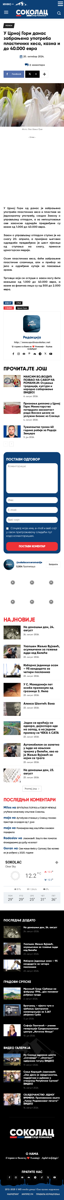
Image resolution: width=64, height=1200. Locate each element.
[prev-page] (6, 444)
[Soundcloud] (34, 353)
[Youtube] (50, 353)
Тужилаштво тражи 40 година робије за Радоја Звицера (39, 430)
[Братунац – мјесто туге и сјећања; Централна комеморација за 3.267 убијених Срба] (12, 1010)
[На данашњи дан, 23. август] (12, 775)
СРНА (18, 303)
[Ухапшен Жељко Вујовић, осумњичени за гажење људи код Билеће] (12, 652)
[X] (45, 353)
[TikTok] (41, 1177)
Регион (9, 26)
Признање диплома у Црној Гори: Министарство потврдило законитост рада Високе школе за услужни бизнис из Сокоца (41, 410)
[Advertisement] (32, 171)
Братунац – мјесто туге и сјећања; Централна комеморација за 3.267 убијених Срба (38, 1010)
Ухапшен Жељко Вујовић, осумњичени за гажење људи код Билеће (41, 649)
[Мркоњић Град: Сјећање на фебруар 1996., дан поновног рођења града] (12, 993)
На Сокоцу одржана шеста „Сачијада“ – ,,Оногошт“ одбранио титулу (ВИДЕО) (39, 1058)
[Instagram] (18, 353)
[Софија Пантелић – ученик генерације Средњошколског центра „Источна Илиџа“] (12, 1030)
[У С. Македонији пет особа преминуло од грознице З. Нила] (12, 690)
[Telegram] (40, 353)
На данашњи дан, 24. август (38, 628)
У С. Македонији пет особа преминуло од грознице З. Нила (38, 688)
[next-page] (11, 444)
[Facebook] (13, 353)
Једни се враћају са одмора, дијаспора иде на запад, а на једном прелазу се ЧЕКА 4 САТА (41, 728)
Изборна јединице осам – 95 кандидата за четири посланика (40, 668)
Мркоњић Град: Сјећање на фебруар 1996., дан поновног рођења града (40, 991)
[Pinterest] (29, 353)
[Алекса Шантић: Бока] (12, 709)
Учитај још (31, 789)
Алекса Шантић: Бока (39, 703)
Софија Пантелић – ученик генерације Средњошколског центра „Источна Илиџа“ (41, 1028)
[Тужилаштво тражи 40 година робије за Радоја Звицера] (12, 431)
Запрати (53, 564)
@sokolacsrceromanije (29, 562)
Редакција (32, 337)
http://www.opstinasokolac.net (32, 342)
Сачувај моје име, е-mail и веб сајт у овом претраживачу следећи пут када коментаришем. (31, 532)
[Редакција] (32, 323)
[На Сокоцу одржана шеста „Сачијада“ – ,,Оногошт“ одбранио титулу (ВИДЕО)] (12, 1060)
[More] (44, 74)
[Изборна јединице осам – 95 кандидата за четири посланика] (12, 670)
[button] (60, 4)
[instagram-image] (13, 582)
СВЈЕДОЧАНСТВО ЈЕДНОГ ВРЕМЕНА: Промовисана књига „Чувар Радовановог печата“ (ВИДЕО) (41, 1099)
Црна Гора (22, 308)
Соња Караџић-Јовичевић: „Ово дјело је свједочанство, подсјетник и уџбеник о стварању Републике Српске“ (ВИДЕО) (41, 1077)
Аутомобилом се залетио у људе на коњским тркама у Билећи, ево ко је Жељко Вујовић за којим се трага (41, 751)
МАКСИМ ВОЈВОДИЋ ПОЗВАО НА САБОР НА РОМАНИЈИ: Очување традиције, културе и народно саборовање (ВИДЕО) (39, 384)
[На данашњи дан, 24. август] (12, 632)
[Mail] (24, 353)
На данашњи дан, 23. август (38, 771)
